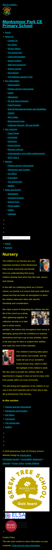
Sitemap (6, 463)
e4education (25, 455)
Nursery (8, 247)
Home (8, 243)
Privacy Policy (18, 463)
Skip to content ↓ (10, 4)
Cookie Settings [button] (32, 463)
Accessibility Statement (31, 459)
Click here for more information (26, 545)
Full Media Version (11, 459)
